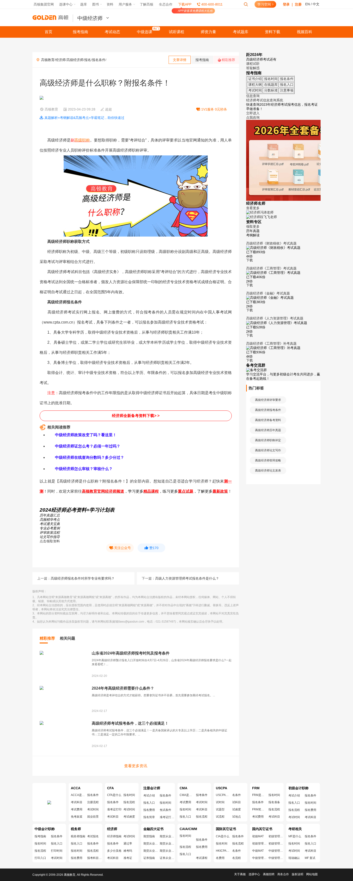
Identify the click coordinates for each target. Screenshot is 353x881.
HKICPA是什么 (223, 850)
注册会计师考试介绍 (149, 795)
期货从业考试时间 (167, 843)
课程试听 (253, 64)
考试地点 (236, 816)
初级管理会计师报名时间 (259, 843)
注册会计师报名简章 (149, 817)
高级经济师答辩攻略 (268, 460)
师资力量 (208, 32)
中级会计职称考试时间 (56, 858)
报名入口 (185, 816)
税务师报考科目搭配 (94, 858)
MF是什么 (294, 836)
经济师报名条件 (113, 843)
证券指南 (149, 858)
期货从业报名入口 (150, 843)
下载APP (184, 4)
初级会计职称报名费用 (310, 810)
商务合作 (283, 874)
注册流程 (93, 802)
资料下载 (272, 32)
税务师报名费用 (76, 858)
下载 (249, 260)
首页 (48, 32)
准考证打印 (114, 809)
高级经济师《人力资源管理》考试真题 (274, 318)
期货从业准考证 (150, 850)
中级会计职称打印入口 (40, 858)
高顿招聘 (268, 874)
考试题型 (220, 809)
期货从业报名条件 (167, 836)
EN (307, 4)
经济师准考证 (127, 858)
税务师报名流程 (93, 850)
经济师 (60, 60)
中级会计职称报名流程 (40, 850)
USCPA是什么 (223, 795)
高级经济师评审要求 (268, 400)
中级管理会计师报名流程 (275, 858)
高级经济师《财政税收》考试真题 (271, 243)
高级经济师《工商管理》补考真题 (271, 343)
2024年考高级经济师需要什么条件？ (123, 688)
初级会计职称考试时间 (294, 817)
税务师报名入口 (76, 843)
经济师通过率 (127, 843)
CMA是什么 (187, 795)
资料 (110, 4)
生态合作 (165, 4)
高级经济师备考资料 (268, 420)
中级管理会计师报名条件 (275, 850)
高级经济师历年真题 (268, 430)
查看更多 (253, 208)
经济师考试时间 (129, 836)
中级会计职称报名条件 (56, 836)
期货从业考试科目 (167, 850)
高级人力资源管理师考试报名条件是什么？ (187, 578)
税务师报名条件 (93, 843)
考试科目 (76, 802)
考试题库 (240, 32)
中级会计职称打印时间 (56, 850)
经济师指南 (114, 836)
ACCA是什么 (78, 795)
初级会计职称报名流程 (294, 810)
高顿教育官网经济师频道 (103, 491)
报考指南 (80, 32)
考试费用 (76, 809)
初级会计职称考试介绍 (294, 795)
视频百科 (304, 32)
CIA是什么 (222, 836)
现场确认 (294, 858)
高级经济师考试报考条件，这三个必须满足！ (130, 723)
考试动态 (112, 32)
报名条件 (98, 60)
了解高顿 (146, 4)
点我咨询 (253, 117)
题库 (83, 4)
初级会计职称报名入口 (294, 802)
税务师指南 (78, 836)
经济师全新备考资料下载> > (135, 416)
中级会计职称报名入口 (56, 843)
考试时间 (93, 809)
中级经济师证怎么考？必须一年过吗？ (87, 446)
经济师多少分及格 (114, 850)
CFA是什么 (114, 795)
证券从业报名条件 (167, 858)
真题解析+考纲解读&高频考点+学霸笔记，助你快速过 (84, 118)
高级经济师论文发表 (268, 470)
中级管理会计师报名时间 (259, 858)
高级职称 (82, 140)
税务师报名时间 (76, 850)
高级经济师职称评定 (268, 440)
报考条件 (201, 795)
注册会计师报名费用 (149, 810)
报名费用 (201, 847)
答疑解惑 (253, 68)
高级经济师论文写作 (268, 450)
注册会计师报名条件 (165, 795)
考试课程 (201, 858)
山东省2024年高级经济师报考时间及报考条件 (131, 653)
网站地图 (312, 874)
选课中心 (254, 874)
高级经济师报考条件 (268, 410)
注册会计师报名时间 (165, 802)
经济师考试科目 (113, 858)
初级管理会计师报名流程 (275, 843)
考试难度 (129, 816)
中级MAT (258, 850)
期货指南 (149, 836)
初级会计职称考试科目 (310, 817)
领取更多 (253, 226)
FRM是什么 (259, 795)
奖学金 (259, 809)
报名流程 (129, 802)
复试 (310, 858)
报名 (87, 60)
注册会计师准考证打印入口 (167, 817)
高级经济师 (75, 60)
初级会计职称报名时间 (310, 802)
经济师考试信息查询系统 (264, 100)
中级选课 (144, 32)
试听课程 (176, 32)
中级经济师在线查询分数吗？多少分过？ (89, 457)
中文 (316, 4)
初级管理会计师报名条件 (275, 836)
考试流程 (220, 816)
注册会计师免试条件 (165, 810)
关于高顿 (240, 874)
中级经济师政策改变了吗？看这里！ (85, 435)
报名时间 (129, 795)
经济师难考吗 (127, 850)
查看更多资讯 (135, 766)
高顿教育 (48, 60)
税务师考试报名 (93, 836)
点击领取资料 (50, 541)
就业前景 (93, 816)
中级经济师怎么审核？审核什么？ (84, 469)
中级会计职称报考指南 (40, 836)
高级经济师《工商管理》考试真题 (271, 268)
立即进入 (253, 113)
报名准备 (274, 802)
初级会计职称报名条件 (310, 795)
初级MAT (258, 836)
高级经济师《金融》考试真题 (268, 293)
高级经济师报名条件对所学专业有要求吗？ (83, 578)
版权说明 (297, 874)
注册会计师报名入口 (149, 802)
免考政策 (76, 816)
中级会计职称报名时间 (40, 843)
